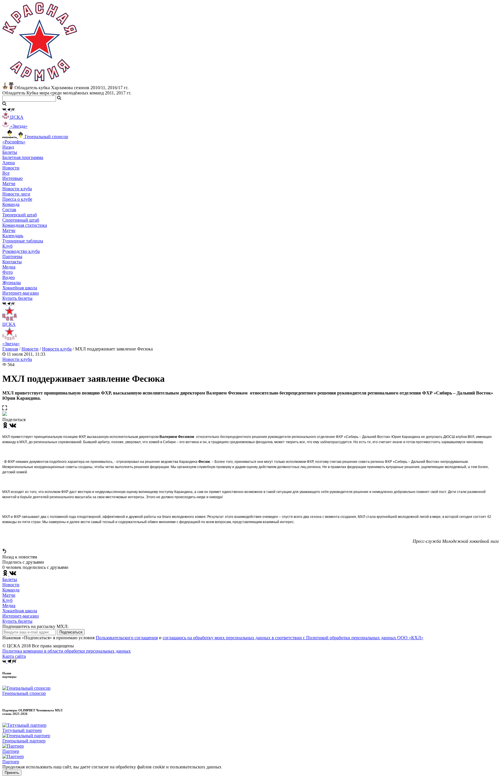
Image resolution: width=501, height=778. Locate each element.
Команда (10, 589)
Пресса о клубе (17, 199)
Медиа (8, 605)
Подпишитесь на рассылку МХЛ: (35, 626)
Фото (7, 272)
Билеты (9, 579)
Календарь (12, 235)
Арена (8, 162)
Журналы (11, 282)
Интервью (12, 178)
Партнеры (12, 256)
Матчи (8, 183)
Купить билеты (17, 621)
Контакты (12, 261)
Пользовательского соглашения (127, 637)
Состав (9, 209)
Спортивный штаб (20, 220)
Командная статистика (24, 225)
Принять (12, 772)
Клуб (7, 600)
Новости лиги (16, 193)
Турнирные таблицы (22, 240)
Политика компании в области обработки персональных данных (66, 651)
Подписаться (70, 632)
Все (6, 173)
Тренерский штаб (19, 214)
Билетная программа (22, 157)
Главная (10, 348)
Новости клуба (17, 188)
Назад (8, 147)
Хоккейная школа (19, 610)
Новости (30, 348)
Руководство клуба (21, 251)
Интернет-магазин (20, 615)
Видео (8, 277)
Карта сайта (14, 656)
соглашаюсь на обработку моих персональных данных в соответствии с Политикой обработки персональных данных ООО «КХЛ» (293, 637)
